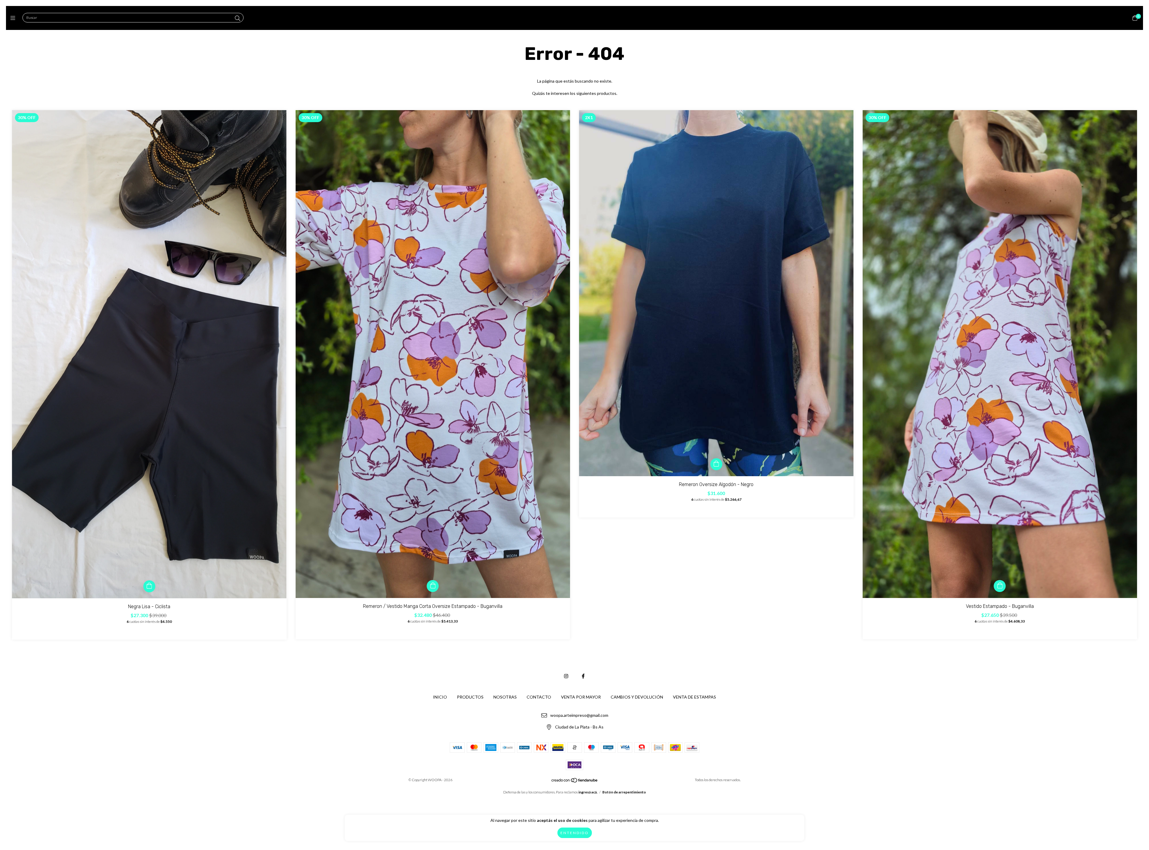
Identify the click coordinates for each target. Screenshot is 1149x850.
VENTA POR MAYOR (581, 696)
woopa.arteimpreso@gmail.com (579, 715)
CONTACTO (539, 696)
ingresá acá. (588, 792)
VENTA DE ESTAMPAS (694, 696)
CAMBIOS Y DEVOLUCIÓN (637, 696)
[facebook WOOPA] (583, 676)
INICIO (440, 696)
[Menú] (14, 18)
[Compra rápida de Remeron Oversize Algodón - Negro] (716, 464)
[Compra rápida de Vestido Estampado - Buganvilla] (1000, 586)
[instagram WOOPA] (566, 676)
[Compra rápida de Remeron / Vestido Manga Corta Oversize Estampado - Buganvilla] (433, 586)
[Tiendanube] (575, 781)
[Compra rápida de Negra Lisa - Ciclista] (149, 586)
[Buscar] (237, 18)
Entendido (574, 833)
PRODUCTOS (470, 696)
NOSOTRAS (505, 696)
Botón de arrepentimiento (624, 792)
